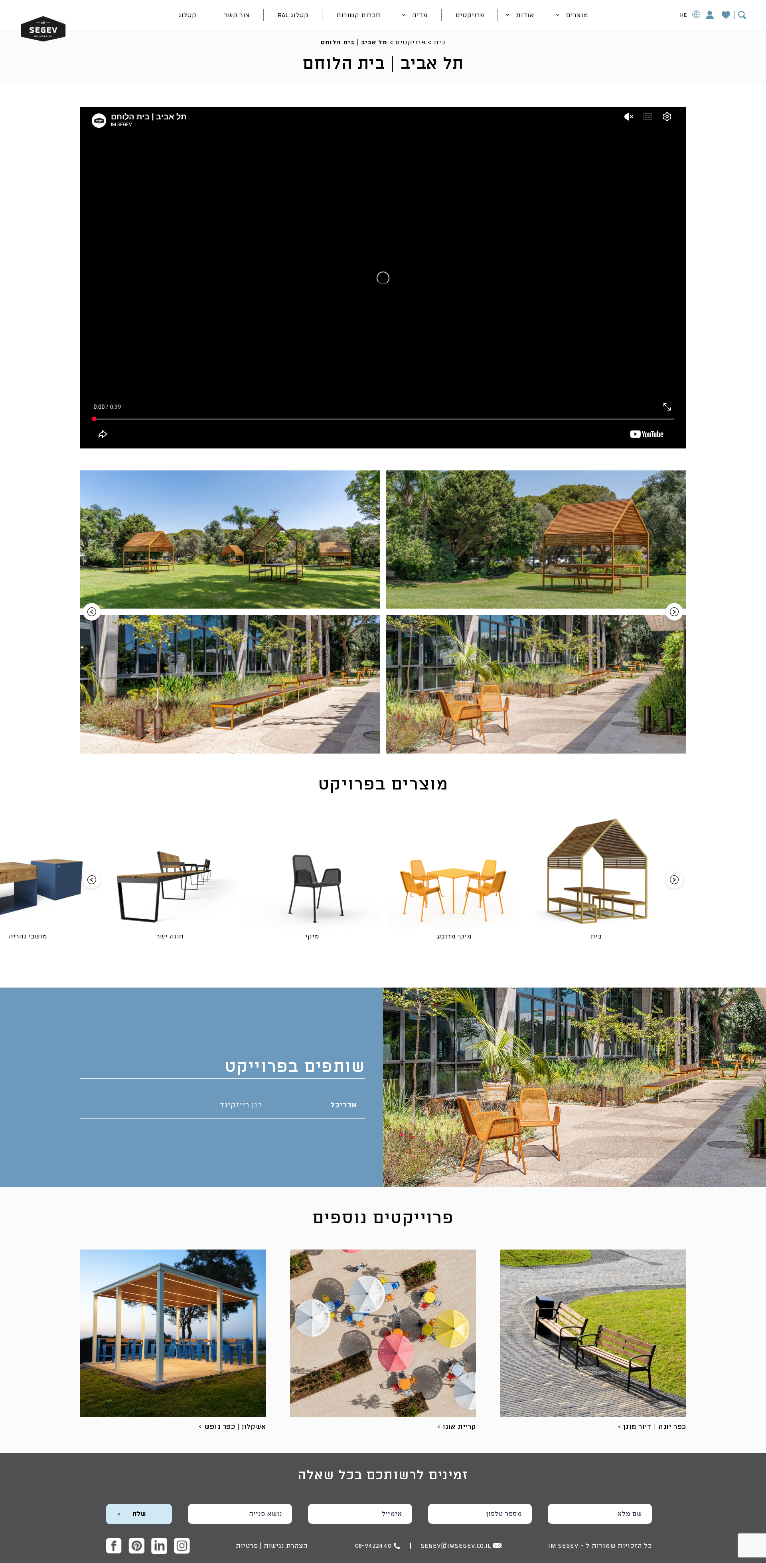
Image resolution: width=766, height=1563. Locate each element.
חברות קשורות (358, 15)
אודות (525, 15)
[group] (536, 539)
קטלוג (187, 15)
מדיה (420, 15)
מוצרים (577, 15)
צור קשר (237, 15)
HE (683, 15)
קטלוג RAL (293, 15)
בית (440, 42)
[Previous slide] (92, 612)
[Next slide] (674, 612)
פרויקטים (470, 15)
